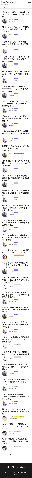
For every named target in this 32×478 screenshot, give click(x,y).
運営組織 (16, 474)
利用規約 (16, 472)
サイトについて (8, 472)
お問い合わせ (24, 472)
